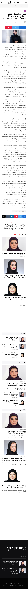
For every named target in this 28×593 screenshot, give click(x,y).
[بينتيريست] (8, 27)
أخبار (22, 584)
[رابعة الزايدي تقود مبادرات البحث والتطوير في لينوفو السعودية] (14, 244)
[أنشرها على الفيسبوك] (22, 27)
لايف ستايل (5, 586)
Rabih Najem (20, 22)
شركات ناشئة (14, 586)
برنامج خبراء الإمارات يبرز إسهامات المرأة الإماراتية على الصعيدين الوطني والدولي (15, 276)
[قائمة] (26, 2)
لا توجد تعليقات (7, 22)
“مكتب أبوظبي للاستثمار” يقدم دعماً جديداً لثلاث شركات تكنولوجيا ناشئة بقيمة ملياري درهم (20, 226)
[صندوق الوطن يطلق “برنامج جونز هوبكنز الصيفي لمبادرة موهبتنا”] (14, 36)
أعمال (15, 6)
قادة (10, 586)
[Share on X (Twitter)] (15, 27)
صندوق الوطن (14, 211)
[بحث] (2, 2)
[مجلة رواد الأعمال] (14, 2)
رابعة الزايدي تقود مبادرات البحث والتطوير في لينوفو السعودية (14, 254)
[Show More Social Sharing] (3, 27)
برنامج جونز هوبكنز (22, 211)
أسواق (19, 584)
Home (18, 6)
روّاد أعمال (5, 584)
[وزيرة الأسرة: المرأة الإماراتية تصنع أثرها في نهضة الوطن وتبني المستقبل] (14, 288)
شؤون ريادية (21, 586)
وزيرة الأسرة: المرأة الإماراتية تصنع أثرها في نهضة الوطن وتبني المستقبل (14, 298)
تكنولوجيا (10, 584)
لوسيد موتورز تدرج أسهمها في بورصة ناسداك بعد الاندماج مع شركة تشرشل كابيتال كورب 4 (8, 227)
